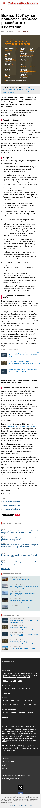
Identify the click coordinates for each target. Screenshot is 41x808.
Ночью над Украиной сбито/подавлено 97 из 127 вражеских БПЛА (23, 370)
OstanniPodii (5, 10)
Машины (14, 712)
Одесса (21, 673)
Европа (13, 681)
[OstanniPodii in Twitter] (20, 788)
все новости (5, 569)
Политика (6, 686)
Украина (31, 10)
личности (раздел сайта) (10, 779)
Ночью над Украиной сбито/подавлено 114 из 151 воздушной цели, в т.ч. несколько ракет (24, 354)
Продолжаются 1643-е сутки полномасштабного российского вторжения (24, 362)
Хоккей (18, 700)
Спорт (4, 697)
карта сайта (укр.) (8, 761)
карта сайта (6, 758)
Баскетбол (7, 704)
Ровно (29, 675)
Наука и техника (9, 709)
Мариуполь (12, 677)
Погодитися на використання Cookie (20, 805)
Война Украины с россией (12, 502)
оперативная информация (12, 505)
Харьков (16, 673)
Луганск (19, 675)
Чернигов (34, 675)
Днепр (30, 673)
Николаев (14, 675)
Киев (11, 673)
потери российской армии (12, 509)
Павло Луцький (23, 32)
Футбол (5, 700)
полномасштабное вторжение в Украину (22, 426)
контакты (5, 768)
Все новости (15, 10)
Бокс (12, 700)
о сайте (4, 765)
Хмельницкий (21, 677)
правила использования (10, 772)
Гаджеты (22, 712)
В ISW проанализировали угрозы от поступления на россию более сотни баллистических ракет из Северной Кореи (18, 90)
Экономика (7, 694)
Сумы (27, 677)
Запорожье (6, 675)
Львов (26, 673)
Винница (6, 677)
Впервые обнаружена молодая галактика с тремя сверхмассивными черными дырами (19, 546)
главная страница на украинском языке (16, 775)
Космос (5, 712)
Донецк (34, 673)
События (24, 10)
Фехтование (28, 700)
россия (5, 681)
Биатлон (16, 704)
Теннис (23, 704)
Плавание (32, 704)
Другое (30, 712)
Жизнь (5, 717)
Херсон (24, 675)
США (20, 681)
